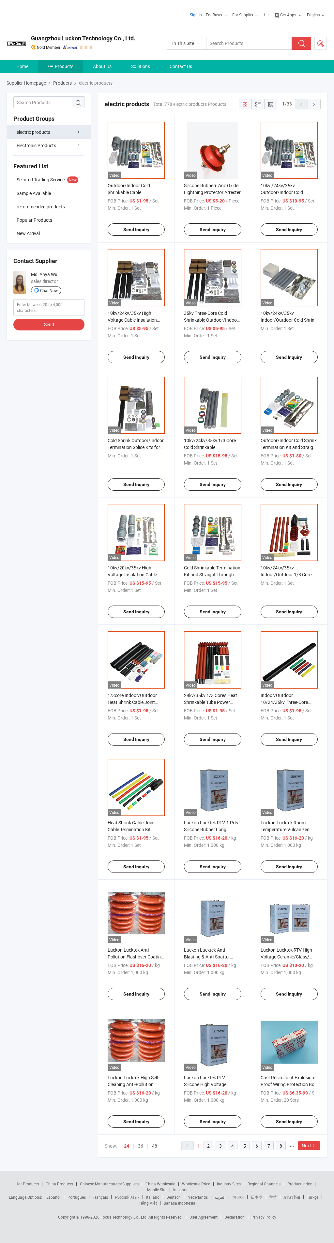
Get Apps (288, 14)
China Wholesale (160, 1183)
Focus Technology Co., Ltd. (124, 1217)
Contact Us (181, 66)
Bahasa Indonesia (179, 1203)
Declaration (234, 1217)
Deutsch (173, 1197)
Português (77, 1197)
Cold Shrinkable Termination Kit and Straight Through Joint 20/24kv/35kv (212, 574)
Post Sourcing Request (320, 43)
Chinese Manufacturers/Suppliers (109, 1183)
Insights (180, 1189)
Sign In (196, 14)
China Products (59, 1183)
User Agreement (204, 1217)
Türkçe (312, 1197)
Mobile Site (156, 1189)
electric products (33, 132)
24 (126, 1146)
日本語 (257, 1197)
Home (22, 66)
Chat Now (49, 290)
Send (49, 324)
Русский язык (127, 1197)
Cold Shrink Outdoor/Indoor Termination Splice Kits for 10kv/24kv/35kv (136, 447)
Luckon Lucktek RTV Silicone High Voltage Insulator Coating (205, 1084)
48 (154, 1146)
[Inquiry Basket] (266, 14)
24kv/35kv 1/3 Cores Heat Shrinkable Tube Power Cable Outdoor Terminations (212, 702)
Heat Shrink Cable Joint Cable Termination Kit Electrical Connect (131, 829)
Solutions (140, 66)
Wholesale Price (196, 1183)
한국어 (238, 1197)
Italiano (152, 1197)
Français (100, 1197)
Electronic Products (36, 145)
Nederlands (198, 1197)
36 (140, 1146)
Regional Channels (264, 1183)
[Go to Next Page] (314, 104)
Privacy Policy (263, 1217)
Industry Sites (229, 1183)
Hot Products (27, 1183)
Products (64, 66)
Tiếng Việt (148, 1203)
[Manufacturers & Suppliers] (48, 13)
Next (306, 1145)
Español (53, 1197)
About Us (102, 66)
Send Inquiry (136, 229)
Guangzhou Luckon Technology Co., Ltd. (83, 38)
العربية (220, 1197)
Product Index (299, 1183)
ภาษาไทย (291, 1197)
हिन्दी (273, 1197)
